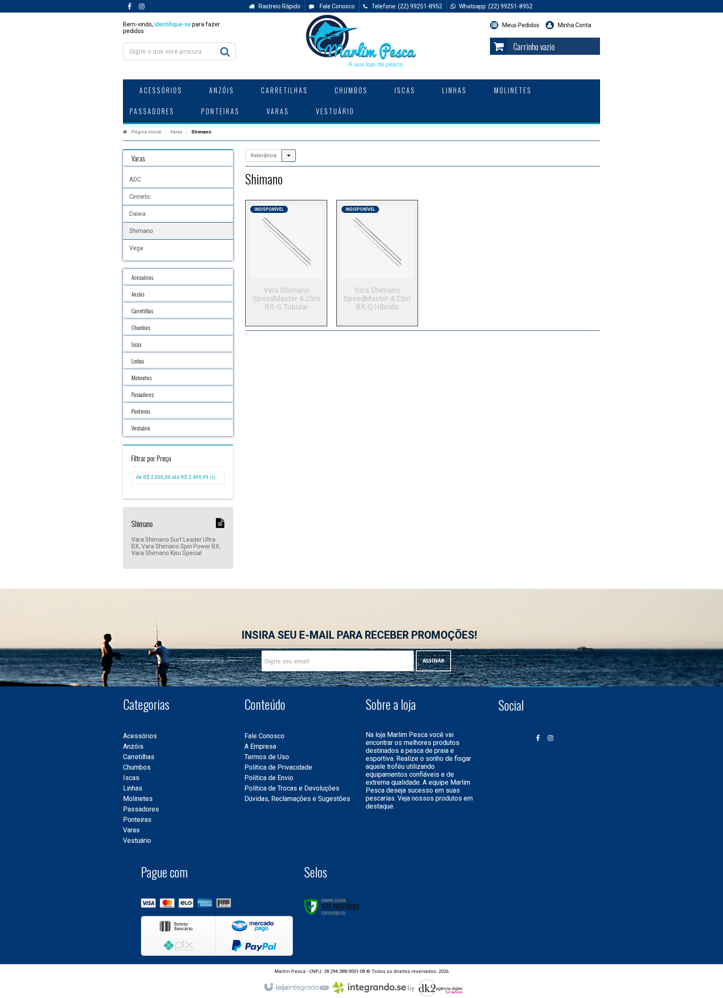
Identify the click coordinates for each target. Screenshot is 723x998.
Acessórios (140, 736)
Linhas (132, 788)
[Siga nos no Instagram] (142, 6)
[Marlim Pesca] (361, 42)
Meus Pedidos (520, 25)
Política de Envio (268, 778)
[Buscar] (224, 49)
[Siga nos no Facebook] (129, 6)
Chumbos (137, 767)
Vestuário (137, 840)
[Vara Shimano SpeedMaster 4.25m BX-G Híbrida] (377, 263)
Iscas (131, 778)
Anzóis (133, 746)
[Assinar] (433, 660)
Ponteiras (137, 820)
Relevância (264, 156)
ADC (135, 179)
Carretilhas (138, 757)
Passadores (141, 809)
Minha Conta (574, 25)
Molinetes (138, 799)
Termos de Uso (266, 757)
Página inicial (146, 132)
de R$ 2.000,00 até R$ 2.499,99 (175, 477)
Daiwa (137, 213)
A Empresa (260, 746)
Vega (136, 248)
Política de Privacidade (278, 767)
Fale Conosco (336, 6)
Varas (176, 132)
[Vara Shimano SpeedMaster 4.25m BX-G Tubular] (286, 263)
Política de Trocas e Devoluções (291, 788)
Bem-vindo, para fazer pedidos (171, 27)
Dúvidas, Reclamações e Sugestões (297, 799)
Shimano (141, 231)
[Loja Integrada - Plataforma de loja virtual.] (296, 987)
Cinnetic (140, 196)
